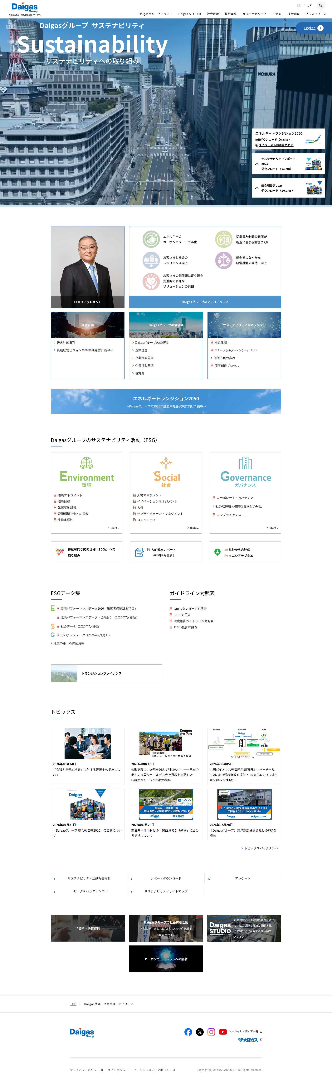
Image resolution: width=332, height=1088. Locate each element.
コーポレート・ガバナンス (235, 497)
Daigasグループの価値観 (151, 342)
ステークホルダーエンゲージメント (236, 350)
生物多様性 (65, 519)
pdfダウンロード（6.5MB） (273, 139)
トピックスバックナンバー (262, 847)
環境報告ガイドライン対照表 (194, 620)
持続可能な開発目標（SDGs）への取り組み (91, 552)
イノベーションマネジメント (157, 501)
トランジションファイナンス (102, 673)
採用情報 (293, 14)
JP (310, 5)
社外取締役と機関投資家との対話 (239, 506)
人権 (140, 507)
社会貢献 (213, 14)
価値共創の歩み (224, 357)
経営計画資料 (66, 342)
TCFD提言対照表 (185, 626)
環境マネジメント (70, 494)
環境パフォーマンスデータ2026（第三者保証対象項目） (99, 608)
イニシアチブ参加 (241, 555)
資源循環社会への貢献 (73, 513)
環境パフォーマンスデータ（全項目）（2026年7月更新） (100, 617)
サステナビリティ (255, 14)
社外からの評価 (239, 549)
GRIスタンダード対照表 (190, 608)
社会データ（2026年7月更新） (81, 626)
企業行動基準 (144, 365)
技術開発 (231, 14)
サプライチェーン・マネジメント (160, 513)
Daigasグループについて (156, 14)
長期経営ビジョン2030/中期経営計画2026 (85, 349)
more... (115, 527)
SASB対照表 (182, 614)
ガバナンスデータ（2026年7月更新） (86, 634)
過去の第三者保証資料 (69, 642)
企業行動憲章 (144, 357)
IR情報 (277, 14)
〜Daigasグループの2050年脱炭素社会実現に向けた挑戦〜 (166, 401)
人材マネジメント (149, 494)
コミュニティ (146, 519)
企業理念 (141, 349)
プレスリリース (315, 14)
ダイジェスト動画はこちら (276, 145)
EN (299, 5)
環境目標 (64, 501)
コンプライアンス (229, 514)
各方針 (139, 373)
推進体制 (221, 342)
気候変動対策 (67, 507)
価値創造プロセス (227, 365)
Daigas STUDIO (189, 14)
